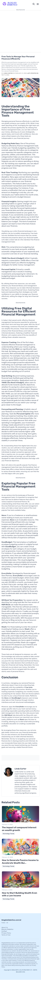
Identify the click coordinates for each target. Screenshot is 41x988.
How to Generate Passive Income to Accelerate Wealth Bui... (20, 861)
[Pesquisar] (33, 4)
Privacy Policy (6, 933)
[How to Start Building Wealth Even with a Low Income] (20, 887)
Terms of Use (6, 935)
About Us (5, 927)
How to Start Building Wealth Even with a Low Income (19, 894)
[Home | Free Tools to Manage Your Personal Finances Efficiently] (10, 4)
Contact (4, 931)
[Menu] (37, 4)
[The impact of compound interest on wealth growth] (20, 822)
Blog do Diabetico (7, 929)
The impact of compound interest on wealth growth (19, 828)
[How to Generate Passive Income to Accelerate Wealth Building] (20, 854)
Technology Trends (8, 833)
